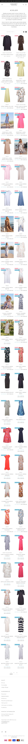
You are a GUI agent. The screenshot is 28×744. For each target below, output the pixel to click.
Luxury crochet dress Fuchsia (21, 582)
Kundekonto (4, 707)
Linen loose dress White (7, 288)
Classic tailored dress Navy (21, 609)
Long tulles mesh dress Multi (7, 609)
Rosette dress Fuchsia (20, 555)
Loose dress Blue (20, 235)
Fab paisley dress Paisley (20, 475)
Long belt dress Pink (21, 367)
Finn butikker (4, 685)
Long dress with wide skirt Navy (21, 55)
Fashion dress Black (7, 392)
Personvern (3, 694)
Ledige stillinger (4, 687)
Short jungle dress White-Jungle (21, 107)
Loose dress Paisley (21, 158)
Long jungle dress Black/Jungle (7, 367)
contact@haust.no (5, 721)
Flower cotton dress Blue (21, 529)
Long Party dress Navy (20, 393)
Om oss (3, 682)
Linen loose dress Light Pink (7, 184)
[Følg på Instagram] (5, 732)
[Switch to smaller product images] (26, 31)
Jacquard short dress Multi (7, 447)
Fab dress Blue (20, 419)
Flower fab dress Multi (7, 502)
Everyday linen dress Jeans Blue (7, 133)
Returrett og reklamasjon (6, 700)
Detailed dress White (7, 210)
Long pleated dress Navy (21, 447)
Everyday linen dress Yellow (21, 81)
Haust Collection (7, 52)
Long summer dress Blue (7, 262)
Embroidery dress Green (7, 340)
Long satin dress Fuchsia (7, 529)
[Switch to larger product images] (23, 31)
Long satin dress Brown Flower (21, 502)
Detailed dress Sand (7, 581)
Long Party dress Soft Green (7, 420)
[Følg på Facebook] (2, 732)
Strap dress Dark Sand (7, 236)
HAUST (20, 78)
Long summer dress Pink (21, 288)
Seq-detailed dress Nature (7, 637)
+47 (2, 723)
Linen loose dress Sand (20, 184)
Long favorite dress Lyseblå (7, 555)
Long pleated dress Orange (7, 475)
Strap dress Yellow (7, 106)
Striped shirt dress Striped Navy (21, 637)
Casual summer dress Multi (7, 314)
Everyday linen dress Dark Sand (7, 159)
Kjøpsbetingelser (5, 696)
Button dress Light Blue (7, 664)
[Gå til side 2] (16, 672)
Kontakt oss (4, 698)
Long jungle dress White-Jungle (21, 340)
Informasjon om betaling (6, 705)
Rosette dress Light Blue (21, 664)
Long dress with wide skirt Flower (7, 81)
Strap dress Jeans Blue (20, 210)
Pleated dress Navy (7, 54)
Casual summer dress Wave (20, 314)
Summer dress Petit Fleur (21, 262)
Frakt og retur (4, 703)
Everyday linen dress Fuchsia (21, 133)
